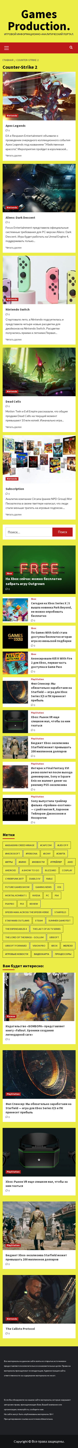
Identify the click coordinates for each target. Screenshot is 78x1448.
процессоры (63, 954)
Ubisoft (54, 937)
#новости (38, 862)
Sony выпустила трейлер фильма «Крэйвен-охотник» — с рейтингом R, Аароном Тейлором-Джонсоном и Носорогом (51, 809)
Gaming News (43, 887)
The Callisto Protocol (20, 1329)
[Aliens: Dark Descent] (39, 188)
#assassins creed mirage (19, 845)
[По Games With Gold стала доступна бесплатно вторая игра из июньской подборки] (15, 637)
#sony (47, 853)
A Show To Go (30, 870)
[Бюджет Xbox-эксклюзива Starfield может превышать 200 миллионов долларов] (15, 747)
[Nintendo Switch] (39, 280)
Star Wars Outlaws (17, 920)
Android (10, 870)
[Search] (71, 47)
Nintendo (12, 115)
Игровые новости (16, 954)
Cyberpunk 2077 (14, 878)
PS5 (22, 903)
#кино (22, 862)
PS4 (57, 895)
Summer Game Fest (60, 920)
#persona (31, 853)
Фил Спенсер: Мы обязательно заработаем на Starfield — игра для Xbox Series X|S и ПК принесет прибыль (51, 692)
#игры (9, 862)
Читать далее (14, 155)
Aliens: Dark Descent (20, 217)
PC (47, 895)
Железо (68, 945)
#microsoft (12, 853)
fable (49, 878)
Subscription (15, 489)
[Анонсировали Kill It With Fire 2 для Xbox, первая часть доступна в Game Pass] (15, 663)
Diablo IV (34, 878)
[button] (7, 47)
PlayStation (37, 679)
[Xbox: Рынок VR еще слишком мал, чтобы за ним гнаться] (15, 721)
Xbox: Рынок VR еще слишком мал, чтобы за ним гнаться (50, 721)
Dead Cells (13, 401)
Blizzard (50, 870)
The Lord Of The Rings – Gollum (24, 937)
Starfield (60, 912)
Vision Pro (39, 945)
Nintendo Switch (18, 309)
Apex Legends (16, 126)
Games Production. (39, 19)
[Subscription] (39, 459)
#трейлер (56, 862)
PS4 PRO (9, 903)
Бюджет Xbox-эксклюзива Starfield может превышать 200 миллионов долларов (51, 747)
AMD (70, 862)
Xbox (9, 573)
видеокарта (41, 954)
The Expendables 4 (16, 929)
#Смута (60, 853)
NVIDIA (36, 895)
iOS (59, 887)
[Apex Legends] (39, 96)
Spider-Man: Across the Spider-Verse (27, 912)
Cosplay (67, 870)
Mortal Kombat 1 (16, 895)
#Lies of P (62, 845)
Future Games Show (17, 887)
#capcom (46, 845)
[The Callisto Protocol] (39, 1299)
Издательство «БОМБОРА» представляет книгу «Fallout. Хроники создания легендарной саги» (35, 1030)
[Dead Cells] (39, 372)
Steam (39, 920)
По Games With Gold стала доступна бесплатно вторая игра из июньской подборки (51, 637)
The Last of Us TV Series (47, 929)
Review (34, 903)
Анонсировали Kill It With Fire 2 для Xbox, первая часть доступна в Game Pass (51, 663)
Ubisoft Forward (16, 945)
